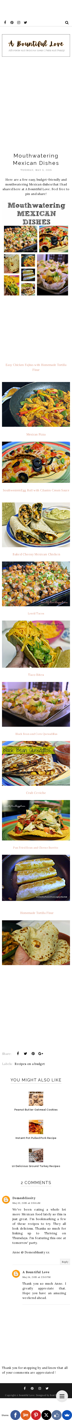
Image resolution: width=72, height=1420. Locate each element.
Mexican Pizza (36, 434)
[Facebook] (15, 1415)
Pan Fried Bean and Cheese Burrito (35, 847)
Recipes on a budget (30, 1064)
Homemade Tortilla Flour (36, 913)
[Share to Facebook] (18, 1053)
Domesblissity (24, 1198)
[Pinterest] (36, 1415)
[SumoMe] (67, 1415)
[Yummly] (26, 1415)
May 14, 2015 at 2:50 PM (36, 1277)
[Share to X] (25, 1053)
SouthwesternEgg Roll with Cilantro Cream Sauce (36, 490)
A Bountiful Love (36, 1272)
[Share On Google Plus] (41, 1053)
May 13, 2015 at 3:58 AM (26, 1202)
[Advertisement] (36, 103)
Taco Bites (36, 675)
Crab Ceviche (36, 793)
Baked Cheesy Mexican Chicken (36, 554)
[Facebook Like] (57, 1415)
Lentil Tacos (36, 613)
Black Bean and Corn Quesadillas (36, 734)
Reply (65, 1261)
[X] (46, 1415)
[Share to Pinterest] (33, 1053)
